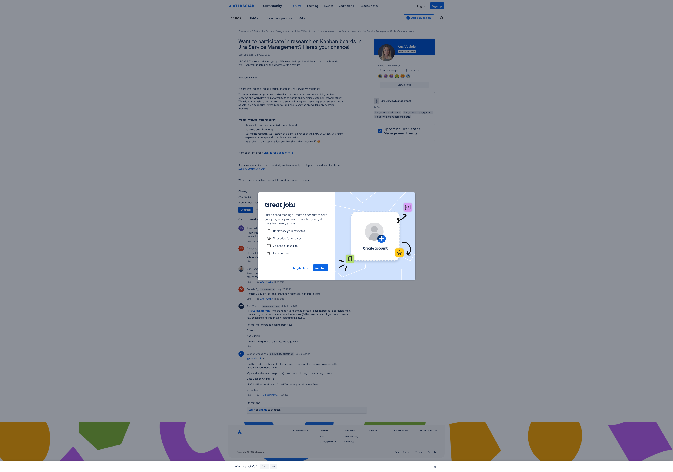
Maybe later (301, 268)
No (273, 466)
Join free (320, 268)
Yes (264, 466)
